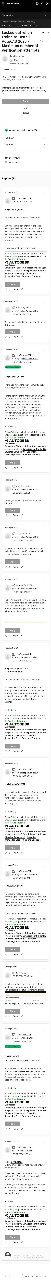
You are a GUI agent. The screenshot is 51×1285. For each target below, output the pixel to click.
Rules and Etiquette (31, 276)
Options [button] (44, 32)
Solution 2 (9, 144)
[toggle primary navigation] (4, 3)
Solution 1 (9, 138)
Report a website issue (35, 1276)
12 (13, 1028)
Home (4, 22)
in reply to (25, 311)
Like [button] (23, 108)
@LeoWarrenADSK (10, 90)
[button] (48, 40)
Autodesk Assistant (25, 690)
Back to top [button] (6, 1276)
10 (13, 865)
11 (13, 967)
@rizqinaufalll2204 (14, 671)
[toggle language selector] (37, 3)
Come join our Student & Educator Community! (25, 272)
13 (13, 1141)
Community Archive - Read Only (21, 22)
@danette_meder (15, 209)
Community (7, 15)
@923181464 (13, 1056)
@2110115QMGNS (15, 668)
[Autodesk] (13, 3)
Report (25, 113)
